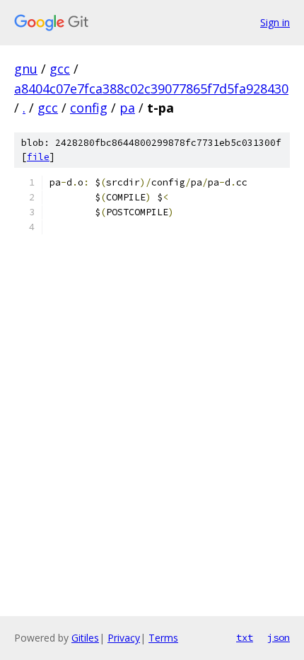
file (38, 157)
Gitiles (85, 637)
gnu (25, 68)
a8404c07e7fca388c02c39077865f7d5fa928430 (151, 88)
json (278, 637)
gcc (59, 68)
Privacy (123, 637)
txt (244, 637)
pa (127, 107)
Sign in (275, 22)
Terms (163, 637)
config (88, 107)
